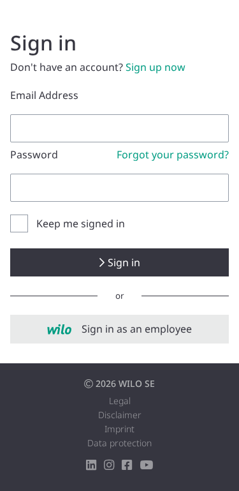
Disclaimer (119, 415)
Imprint (119, 429)
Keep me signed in (80, 223)
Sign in (124, 262)
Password (34, 154)
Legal (120, 401)
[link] (119, 329)
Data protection (119, 443)
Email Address (44, 95)
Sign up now (155, 67)
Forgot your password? (173, 154)
